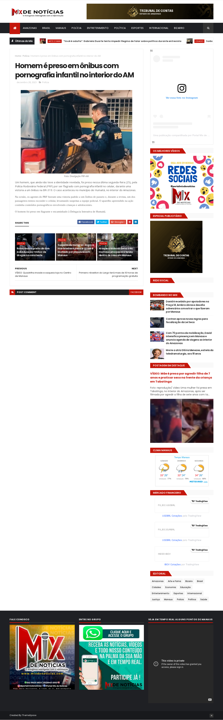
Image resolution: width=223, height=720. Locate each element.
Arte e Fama (174, 581)
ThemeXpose (29, 715)
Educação (185, 587)
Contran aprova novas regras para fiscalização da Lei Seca (187, 320)
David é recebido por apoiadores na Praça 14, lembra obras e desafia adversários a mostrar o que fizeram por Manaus (187, 306)
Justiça (156, 599)
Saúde (203, 599)
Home (18, 55)
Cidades (179, 41)
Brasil (46, 28)
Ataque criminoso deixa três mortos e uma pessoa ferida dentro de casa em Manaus (116, 252)
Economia (170, 587)
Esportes (137, 28)
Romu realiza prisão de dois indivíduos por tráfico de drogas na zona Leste (33, 252)
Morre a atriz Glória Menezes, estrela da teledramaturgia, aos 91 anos (189, 351)
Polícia (77, 28)
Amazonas (30, 28)
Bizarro (179, 28)
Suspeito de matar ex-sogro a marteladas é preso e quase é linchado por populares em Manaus (76, 250)
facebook (136, 292)
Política (120, 28)
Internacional (159, 28)
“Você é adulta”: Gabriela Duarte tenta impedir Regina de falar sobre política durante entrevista (102, 41)
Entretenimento (98, 28)
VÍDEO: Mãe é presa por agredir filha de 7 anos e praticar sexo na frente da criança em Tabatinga (181, 378)
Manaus (61, 28)
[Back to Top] (211, 716)
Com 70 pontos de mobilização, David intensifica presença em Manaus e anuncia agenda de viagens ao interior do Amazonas (189, 338)
